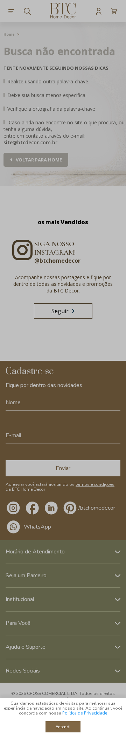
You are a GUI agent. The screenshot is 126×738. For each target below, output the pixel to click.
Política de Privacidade (84, 713)
